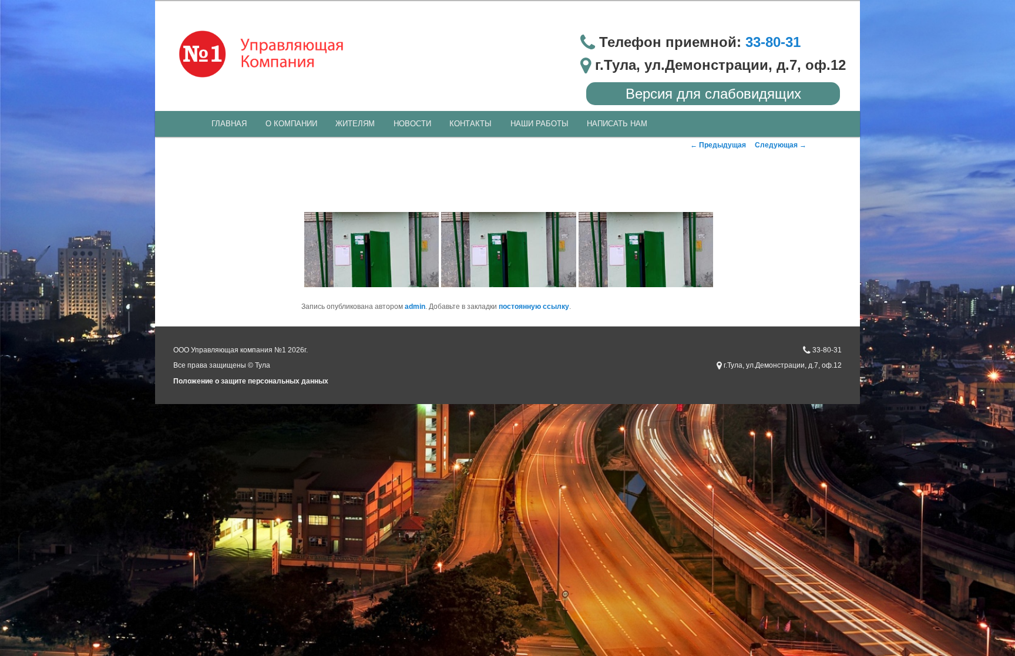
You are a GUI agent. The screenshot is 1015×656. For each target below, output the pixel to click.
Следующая (780, 145)
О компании (291, 123)
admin (415, 306)
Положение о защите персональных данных (250, 381)
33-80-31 (773, 42)
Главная (229, 123)
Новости (412, 123)
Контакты (470, 123)
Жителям (355, 123)
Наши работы (539, 123)
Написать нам (617, 123)
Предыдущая (718, 145)
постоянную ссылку (534, 306)
